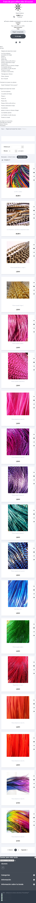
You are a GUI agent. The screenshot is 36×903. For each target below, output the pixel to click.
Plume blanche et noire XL (18, 419)
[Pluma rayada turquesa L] (18, 517)
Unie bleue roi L (18, 609)
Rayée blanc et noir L (18, 685)
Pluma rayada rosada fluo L (18, 381)
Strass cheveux (5, 76)
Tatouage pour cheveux (7, 74)
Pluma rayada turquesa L (18, 533)
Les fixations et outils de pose (8, 68)
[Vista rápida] (34, 168)
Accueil (2, 48)
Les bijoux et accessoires (7, 71)
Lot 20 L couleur (18, 191)
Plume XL (3, 58)
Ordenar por (7, 146)
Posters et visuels (5, 70)
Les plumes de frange (6, 55)
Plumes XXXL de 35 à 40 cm (8, 61)
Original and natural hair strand (8, 51)
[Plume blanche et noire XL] (18, 404)
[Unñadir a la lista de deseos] (34, 172)
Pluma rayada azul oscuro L (18, 571)
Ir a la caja (18, 36)
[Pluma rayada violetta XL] (18, 479)
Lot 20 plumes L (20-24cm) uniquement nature (18, 229)
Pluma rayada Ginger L (18, 305)
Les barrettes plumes (6, 67)
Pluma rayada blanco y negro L (18, 267)
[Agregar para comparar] (34, 176)
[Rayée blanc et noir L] (18, 669)
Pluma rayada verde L (18, 647)
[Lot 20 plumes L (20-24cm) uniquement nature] (18, 214)
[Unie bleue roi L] (18, 593)
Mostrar (6, 151)
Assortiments (4, 64)
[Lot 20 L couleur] (18, 176)
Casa (2, 129)
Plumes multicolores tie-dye (8, 62)
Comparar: (7, 160)
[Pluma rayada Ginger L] (18, 290)
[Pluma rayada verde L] (18, 631)
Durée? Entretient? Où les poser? (9, 85)
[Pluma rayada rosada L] (18, 328)
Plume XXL (4, 59)
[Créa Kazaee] (18, 7)
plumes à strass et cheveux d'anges (10, 65)
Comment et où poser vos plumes (8, 82)
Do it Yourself (4, 78)
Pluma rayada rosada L (18, 343)
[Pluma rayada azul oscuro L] (18, 555)
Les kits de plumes (5, 53)
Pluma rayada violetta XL (18, 495)
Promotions (3, 125)
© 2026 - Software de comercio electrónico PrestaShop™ (15, 892)
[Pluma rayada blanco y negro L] (18, 252)
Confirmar (19, 17)
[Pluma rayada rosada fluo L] (18, 366)
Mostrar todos (22, 157)
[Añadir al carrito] (34, 180)
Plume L (3, 56)
